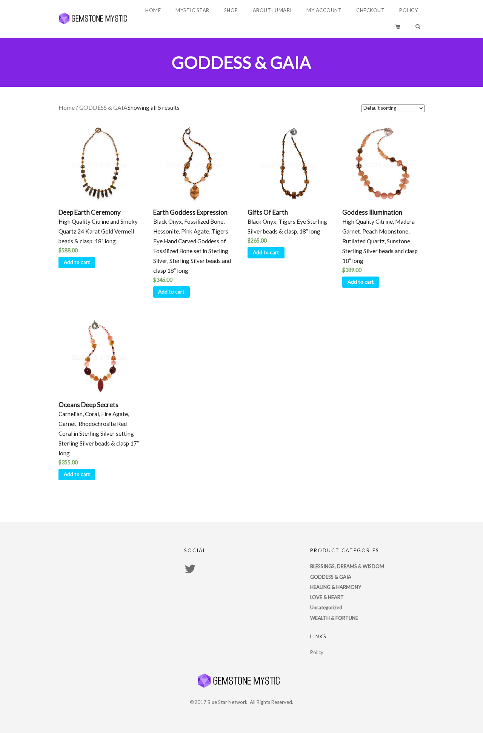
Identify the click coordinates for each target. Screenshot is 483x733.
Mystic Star (192, 10)
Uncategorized (326, 607)
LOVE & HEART (327, 597)
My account (323, 10)
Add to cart (77, 262)
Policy (408, 10)
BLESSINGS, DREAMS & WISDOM (347, 566)
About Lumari (272, 10)
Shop (231, 10)
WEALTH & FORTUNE (334, 618)
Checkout (370, 10)
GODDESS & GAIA (330, 577)
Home (153, 10)
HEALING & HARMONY (335, 587)
